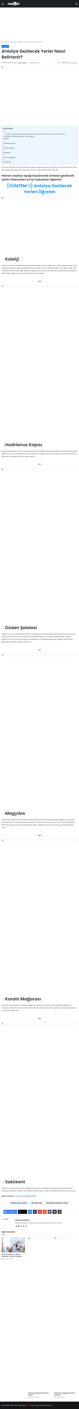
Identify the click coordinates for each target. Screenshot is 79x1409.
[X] (21, 1226)
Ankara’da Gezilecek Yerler (26, 1196)
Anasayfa (6, 42)
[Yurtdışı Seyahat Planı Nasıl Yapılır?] (39, 1314)
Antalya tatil (37, 1203)
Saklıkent (8, 162)
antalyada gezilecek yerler (57, 1203)
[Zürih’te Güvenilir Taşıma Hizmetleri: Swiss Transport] (13, 1245)
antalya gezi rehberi (19, 1203)
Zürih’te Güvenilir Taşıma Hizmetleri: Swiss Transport (12, 1255)
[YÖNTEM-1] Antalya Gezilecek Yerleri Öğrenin (19, 136)
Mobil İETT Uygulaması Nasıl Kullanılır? (64, 1394)
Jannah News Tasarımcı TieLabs (41, 1405)
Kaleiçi (6, 138)
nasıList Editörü (22, 63)
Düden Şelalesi (9, 148)
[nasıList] (14, 3)
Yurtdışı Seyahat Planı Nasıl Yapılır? (38, 1394)
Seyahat (13, 42)
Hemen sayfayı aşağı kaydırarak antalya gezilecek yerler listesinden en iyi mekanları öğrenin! (36, 134)
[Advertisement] (39, 25)
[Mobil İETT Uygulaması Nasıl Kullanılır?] (65, 1314)
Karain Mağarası (10, 157)
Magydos (7, 152)
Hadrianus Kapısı (9, 143)
